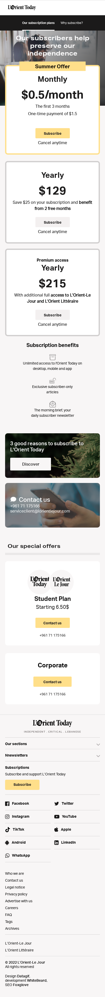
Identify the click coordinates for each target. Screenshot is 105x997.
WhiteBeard (37, 980)
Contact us (52, 623)
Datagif (23, 976)
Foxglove (21, 984)
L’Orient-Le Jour (18, 943)
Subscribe (52, 222)
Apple (66, 829)
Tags (8, 921)
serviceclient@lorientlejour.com (40, 511)
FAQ (8, 914)
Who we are (14, 873)
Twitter (68, 803)
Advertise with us (18, 901)
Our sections (16, 744)
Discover (30, 464)
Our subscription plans (38, 23)
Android (19, 842)
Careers (11, 908)
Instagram (20, 816)
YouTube (69, 816)
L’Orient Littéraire (19, 950)
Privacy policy (16, 894)
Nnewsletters (16, 755)
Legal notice (15, 887)
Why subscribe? (72, 23)
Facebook (20, 803)
